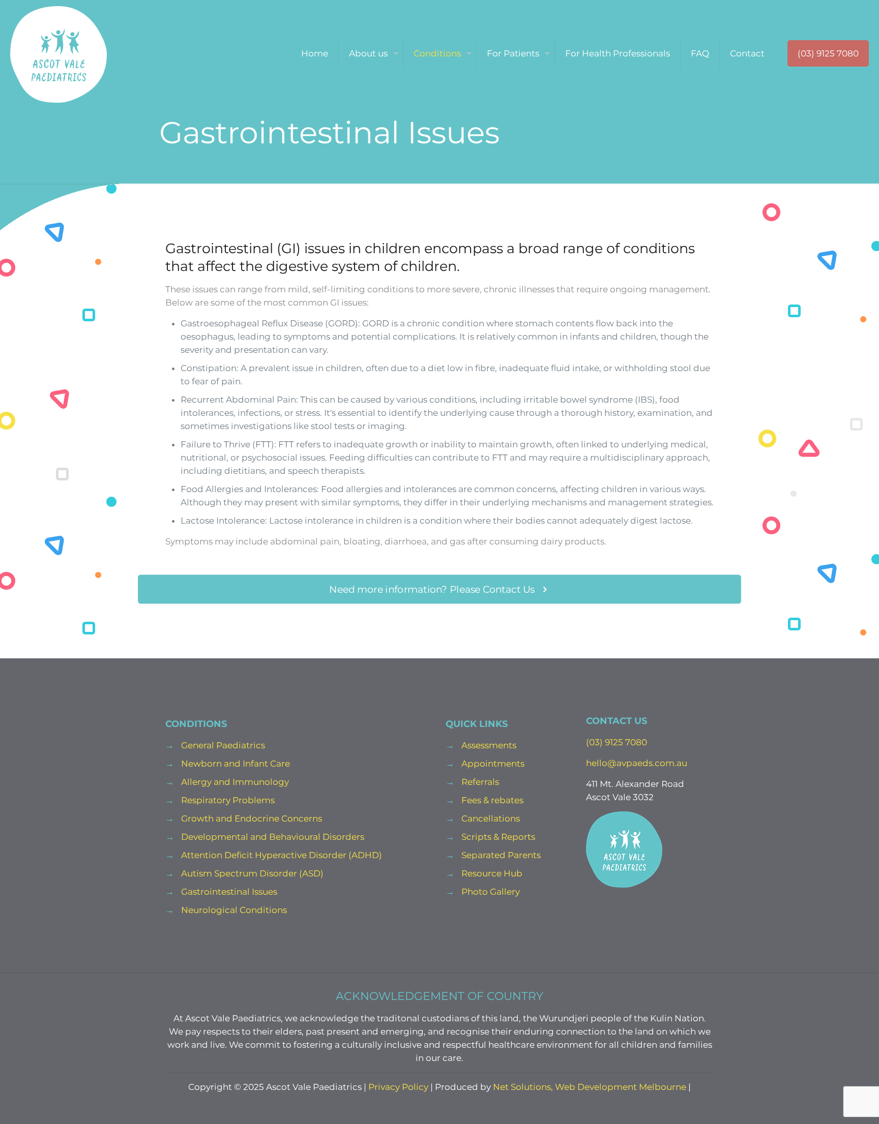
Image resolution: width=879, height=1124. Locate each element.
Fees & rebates (492, 800)
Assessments (488, 745)
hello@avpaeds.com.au (636, 763)
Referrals (480, 782)
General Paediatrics (223, 745)
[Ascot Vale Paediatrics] (58, 53)
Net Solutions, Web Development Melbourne (589, 1087)
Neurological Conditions (234, 910)
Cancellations (490, 818)
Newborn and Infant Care (235, 763)
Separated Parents (501, 855)
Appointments (492, 763)
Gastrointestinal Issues (229, 892)
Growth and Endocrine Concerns (251, 818)
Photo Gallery (490, 892)
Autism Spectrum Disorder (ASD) (252, 873)
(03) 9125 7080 (828, 53)
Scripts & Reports (498, 837)
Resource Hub (491, 873)
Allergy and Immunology (235, 782)
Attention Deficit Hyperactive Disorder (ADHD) (281, 855)
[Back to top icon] (830, 1103)
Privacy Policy (398, 1087)
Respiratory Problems (228, 800)
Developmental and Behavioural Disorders (272, 837)
